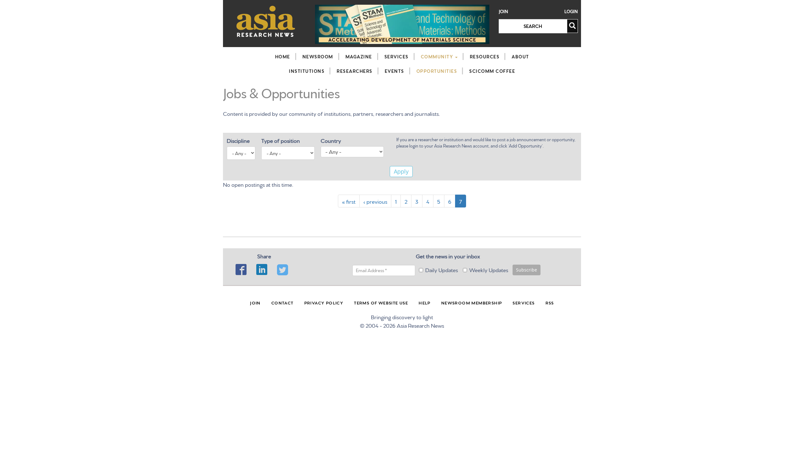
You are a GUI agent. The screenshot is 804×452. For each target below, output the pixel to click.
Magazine (358, 56)
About (520, 56)
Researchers (354, 71)
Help (425, 302)
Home (282, 56)
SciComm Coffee (492, 71)
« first (349, 201)
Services (396, 56)
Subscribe (526, 270)
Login (571, 11)
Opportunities (436, 71)
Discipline (238, 140)
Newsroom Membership (471, 302)
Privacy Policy (324, 302)
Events (394, 71)
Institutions (306, 71)
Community (437, 56)
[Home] (266, 21)
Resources (485, 56)
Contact (282, 302)
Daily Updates (441, 269)
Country (331, 140)
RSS (550, 302)
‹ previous (375, 201)
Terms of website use (381, 302)
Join (503, 11)
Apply (401, 171)
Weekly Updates (488, 269)
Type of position (280, 140)
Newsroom (317, 56)
